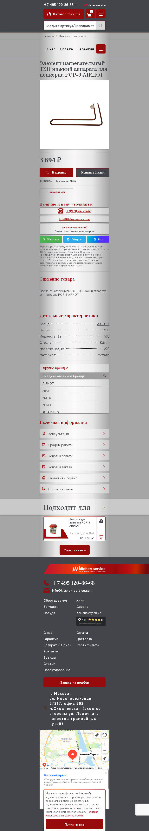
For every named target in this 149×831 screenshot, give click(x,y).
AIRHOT (48, 383)
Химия (81, 600)
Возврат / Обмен (57, 645)
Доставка (84, 638)
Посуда (49, 612)
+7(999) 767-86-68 (78, 211)
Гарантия (85, 49)
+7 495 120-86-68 (58, 4)
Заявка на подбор (74, 682)
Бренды (49, 657)
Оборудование (55, 600)
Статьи (49, 663)
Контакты (51, 651)
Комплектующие (88, 612)
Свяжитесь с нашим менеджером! (74, 229)
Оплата (66, 49)
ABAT (45, 390)
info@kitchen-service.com (74, 219)
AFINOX (47, 405)
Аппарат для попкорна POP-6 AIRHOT (79, 522)
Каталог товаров (71, 36)
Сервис (82, 606)
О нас (50, 49)
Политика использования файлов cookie (72, 813)
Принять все (74, 824)
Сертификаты (87, 645)
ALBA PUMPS (50, 412)
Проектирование (56, 669)
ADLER (46, 398)
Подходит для (56, 192)
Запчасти (51, 606)
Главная (49, 36)
